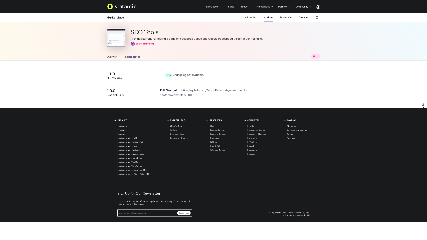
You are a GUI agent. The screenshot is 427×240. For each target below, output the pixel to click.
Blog (212, 126)
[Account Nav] (317, 6)
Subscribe (184, 213)
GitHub (213, 142)
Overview (112, 56)
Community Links (256, 130)
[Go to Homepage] (121, 6)
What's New (176, 126)
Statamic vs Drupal (127, 146)
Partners (252, 138)
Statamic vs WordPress (129, 166)
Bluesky (251, 146)
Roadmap (121, 134)
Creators (303, 17)
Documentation (217, 130)
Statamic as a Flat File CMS (133, 174)
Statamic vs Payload (128, 150)
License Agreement (297, 130)
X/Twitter (252, 142)
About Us (291, 126)
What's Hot (251, 17)
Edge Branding (144, 43)
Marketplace (115, 17)
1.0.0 (111, 90)
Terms (290, 134)
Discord (251, 154)
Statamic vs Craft (127, 138)
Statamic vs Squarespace (130, 154)
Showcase (214, 138)
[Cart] (317, 17)
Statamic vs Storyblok (129, 158)
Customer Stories (256, 134)
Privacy (291, 138)
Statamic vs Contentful (130, 142)
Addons (268, 17)
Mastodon (252, 150)
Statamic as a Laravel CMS (132, 170)
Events (250, 126)
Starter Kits (286, 17)
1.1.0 (111, 73)
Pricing (121, 130)
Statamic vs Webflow (128, 162)
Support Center (218, 134)
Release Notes (131, 56)
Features (122, 126)
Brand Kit (215, 146)
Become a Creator (179, 138)
